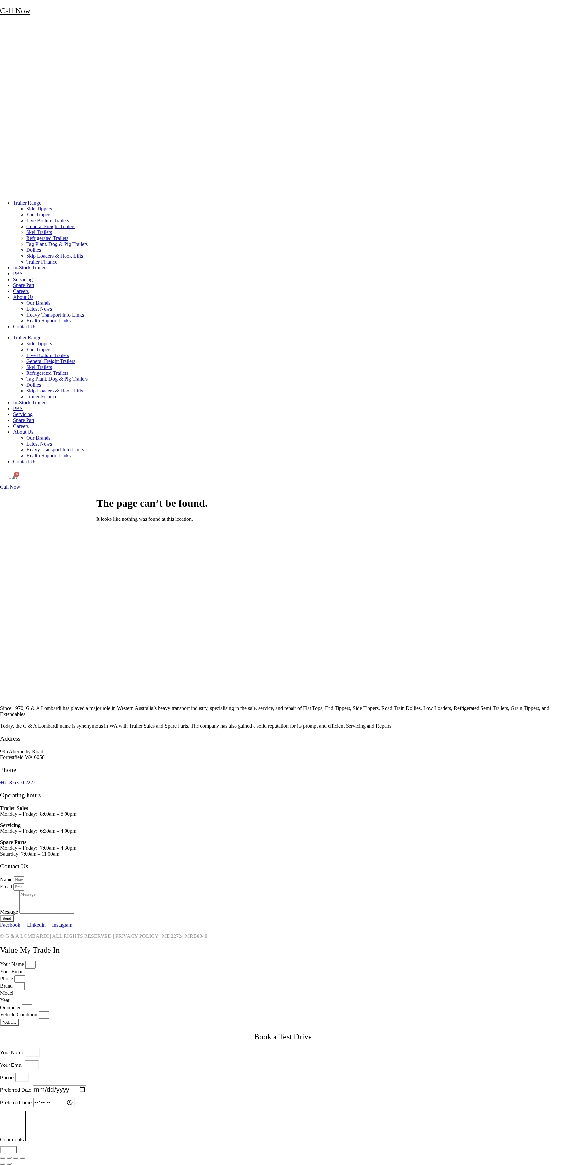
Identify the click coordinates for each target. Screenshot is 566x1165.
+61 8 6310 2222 (18, 782)
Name (7, 879)
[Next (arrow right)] (9, 1164)
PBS (18, 273)
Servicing (23, 279)
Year (5, 1000)
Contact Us (24, 326)
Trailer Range (27, 203)
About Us (23, 297)
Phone (7, 978)
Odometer (11, 1007)
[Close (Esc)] (22, 1158)
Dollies (33, 250)
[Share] (15, 1158)
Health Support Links (48, 320)
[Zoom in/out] (2, 1158)
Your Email (12, 971)
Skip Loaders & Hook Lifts (54, 256)
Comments (12, 1139)
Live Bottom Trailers (47, 220)
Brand (7, 986)
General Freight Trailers (50, 226)
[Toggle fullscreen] (9, 1158)
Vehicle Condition (19, 1014)
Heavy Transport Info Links (55, 315)
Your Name (12, 964)
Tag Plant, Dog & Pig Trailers (57, 244)
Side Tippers (39, 208)
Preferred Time (16, 1102)
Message (9, 912)
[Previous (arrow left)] (2, 1164)
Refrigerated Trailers (47, 238)
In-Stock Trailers (30, 267)
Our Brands (38, 303)
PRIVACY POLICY (137, 936)
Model (7, 993)
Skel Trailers (39, 232)
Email (6, 886)
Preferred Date (16, 1090)
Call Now (15, 11)
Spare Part (23, 285)
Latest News (39, 309)
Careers (21, 291)
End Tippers (38, 214)
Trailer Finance (41, 261)
